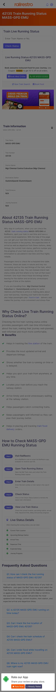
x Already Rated (34, 686)
